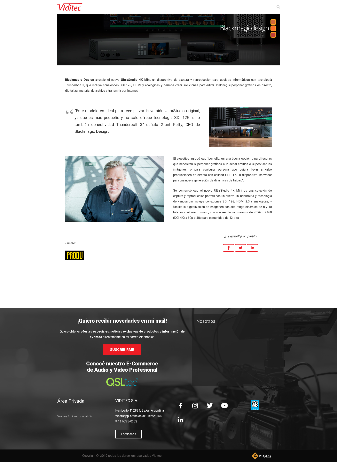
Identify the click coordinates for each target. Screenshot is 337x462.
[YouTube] (224, 405)
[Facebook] (180, 405)
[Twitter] (209, 405)
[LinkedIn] (180, 420)
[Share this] (228, 248)
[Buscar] (278, 7)
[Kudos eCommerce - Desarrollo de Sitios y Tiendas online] (261, 455)
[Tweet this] (240, 248)
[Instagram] (195, 405)
